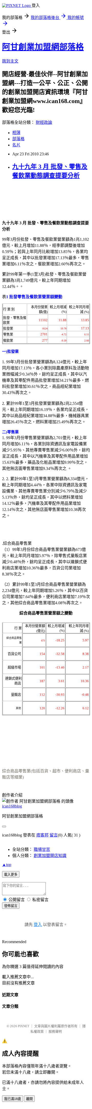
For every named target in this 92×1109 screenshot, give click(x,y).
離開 (29, 1099)
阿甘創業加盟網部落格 (43, 47)
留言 (54, 835)
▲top (6, 864)
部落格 (18, 139)
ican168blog (12, 806)
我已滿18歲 (12, 1099)
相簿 (16, 132)
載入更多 (10, 874)
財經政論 (44, 122)
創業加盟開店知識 (50, 855)
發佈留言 (10, 906)
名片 (16, 145)
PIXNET (23, 1026)
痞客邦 (42, 835)
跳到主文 (10, 61)
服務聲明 (55, 1031)
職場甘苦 (42, 849)
